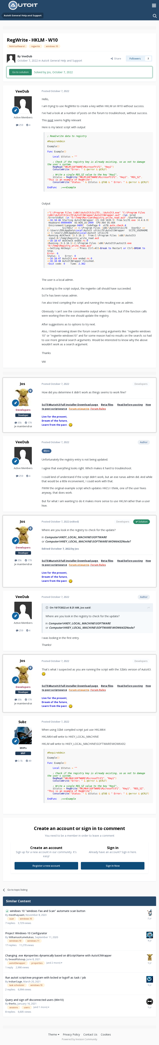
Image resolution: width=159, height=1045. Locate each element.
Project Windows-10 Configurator (26, 933)
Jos (22, 383)
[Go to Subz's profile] (23, 735)
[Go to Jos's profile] (23, 397)
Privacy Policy (71, 1034)
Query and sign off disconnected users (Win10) (34, 1000)
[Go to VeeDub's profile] (11, 58)
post (50, 120)
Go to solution (20, 72)
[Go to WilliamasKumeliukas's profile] (149, 935)
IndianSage (15, 981)
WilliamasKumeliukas (21, 937)
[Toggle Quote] (47, 607)
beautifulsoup (17, 959)
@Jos (46, 450)
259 (20, 125)
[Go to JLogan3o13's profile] (149, 979)
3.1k (20, 760)
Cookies (106, 1034)
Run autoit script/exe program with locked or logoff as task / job (45, 977)
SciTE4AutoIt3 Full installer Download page (70, 404)
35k (19, 422)
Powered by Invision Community (79, 1039)
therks (12, 1003)
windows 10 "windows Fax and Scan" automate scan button (47, 911)
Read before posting (130, 404)
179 (29, 422)
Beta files (107, 404)
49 (29, 760)
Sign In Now (113, 865)
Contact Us (90, 1034)
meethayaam (16, 915)
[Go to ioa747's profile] (149, 912)
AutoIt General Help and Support (61, 60)
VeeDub (27, 56)
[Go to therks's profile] (149, 1001)
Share (117, 58)
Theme (53, 1034)
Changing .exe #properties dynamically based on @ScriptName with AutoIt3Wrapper (58, 955)
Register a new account (46, 865)
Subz (22, 721)
